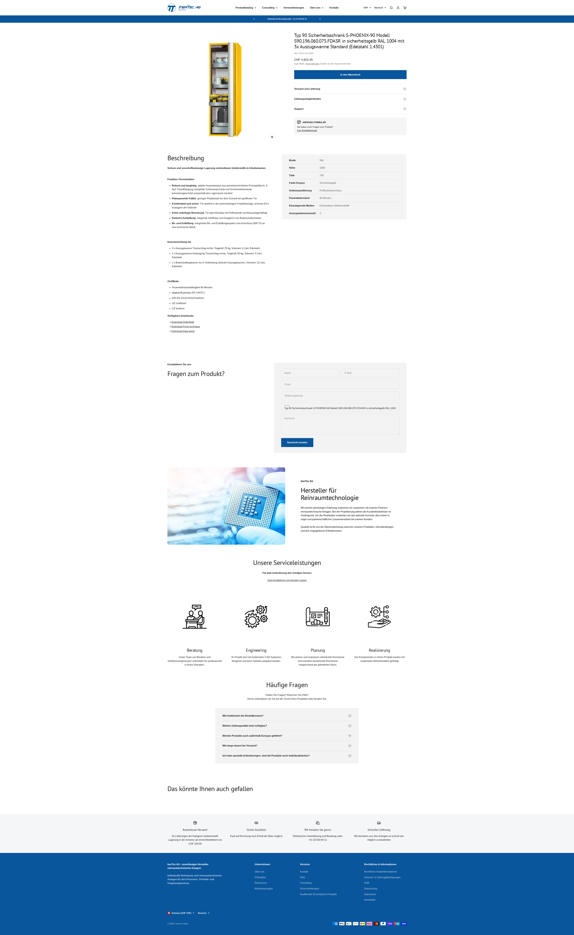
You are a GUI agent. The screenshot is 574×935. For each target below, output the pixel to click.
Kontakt (333, 7)
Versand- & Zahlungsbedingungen (382, 877)
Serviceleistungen (294, 7)
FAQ (302, 877)
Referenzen (261, 883)
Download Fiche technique (185, 326)
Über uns (315, 7)
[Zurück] (253, 18)
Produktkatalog (244, 7)
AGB (366, 883)
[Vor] (320, 18)
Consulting (268, 7)
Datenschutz (370, 888)
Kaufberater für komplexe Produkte (318, 894)
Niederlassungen (264, 888)
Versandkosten (313, 63)
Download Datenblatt (182, 322)
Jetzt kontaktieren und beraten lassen (287, 580)
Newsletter (369, 900)
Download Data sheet (182, 331)
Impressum (370, 894)
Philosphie (260, 877)
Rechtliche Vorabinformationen (380, 871)
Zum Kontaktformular (307, 130)
